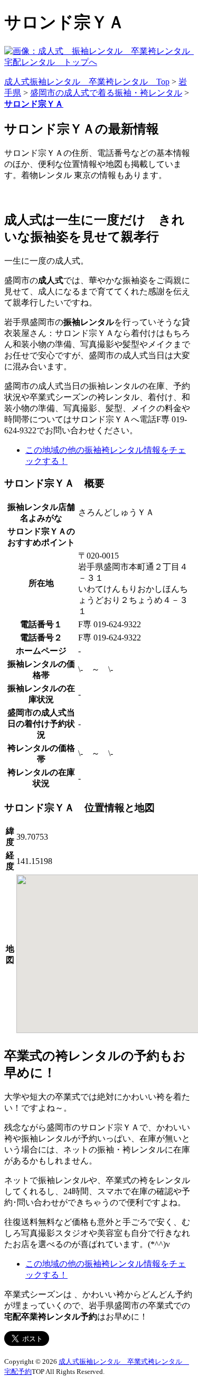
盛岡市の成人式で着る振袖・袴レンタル (106, 92)
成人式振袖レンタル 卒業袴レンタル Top (86, 81)
